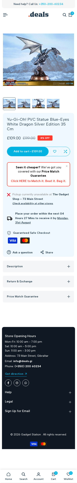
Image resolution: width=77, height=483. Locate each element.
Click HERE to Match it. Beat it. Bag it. (38, 181)
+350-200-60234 (51, 4)
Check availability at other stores (32, 203)
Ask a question (22, 252)
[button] (54, 151)
